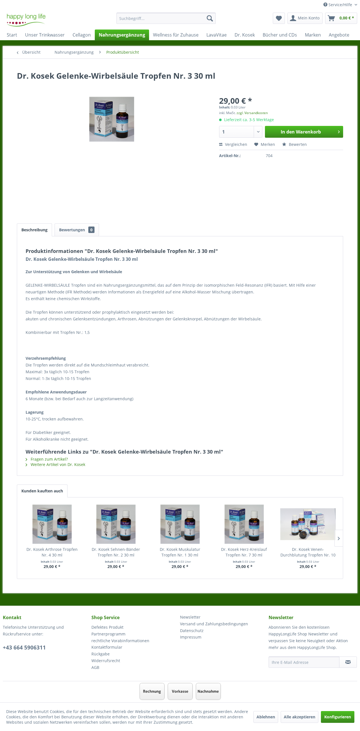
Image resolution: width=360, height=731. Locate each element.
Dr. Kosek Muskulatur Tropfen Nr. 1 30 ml (180, 552)
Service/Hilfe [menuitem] (340, 4)
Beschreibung (34, 229)
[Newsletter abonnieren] (348, 662)
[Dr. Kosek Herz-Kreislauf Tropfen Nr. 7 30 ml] (244, 524)
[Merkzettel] (279, 18)
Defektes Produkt (107, 627)
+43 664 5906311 (24, 647)
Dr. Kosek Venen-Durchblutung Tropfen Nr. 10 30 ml (308, 552)
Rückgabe (100, 654)
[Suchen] (210, 18)
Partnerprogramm (108, 634)
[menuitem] (166, 21)
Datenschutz (192, 630)
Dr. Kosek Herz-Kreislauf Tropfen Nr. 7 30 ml (244, 552)
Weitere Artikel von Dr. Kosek (57, 464)
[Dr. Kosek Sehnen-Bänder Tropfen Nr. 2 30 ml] (116, 524)
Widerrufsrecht (105, 660)
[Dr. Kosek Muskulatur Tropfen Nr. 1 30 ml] (180, 524)
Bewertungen (76, 229)
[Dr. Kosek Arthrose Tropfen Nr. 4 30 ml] (52, 524)
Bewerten (297, 144)
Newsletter (190, 617)
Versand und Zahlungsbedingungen (214, 623)
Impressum (190, 637)
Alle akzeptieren (299, 716)
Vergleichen (235, 144)
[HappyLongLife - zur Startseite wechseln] (26, 20)
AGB (95, 667)
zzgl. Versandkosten (252, 112)
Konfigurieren (337, 716)
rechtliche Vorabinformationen (120, 640)
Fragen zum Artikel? (49, 459)
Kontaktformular (106, 647)
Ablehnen (265, 716)
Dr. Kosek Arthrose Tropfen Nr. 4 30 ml (52, 552)
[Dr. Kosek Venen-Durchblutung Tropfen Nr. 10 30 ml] (308, 524)
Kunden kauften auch (42, 491)
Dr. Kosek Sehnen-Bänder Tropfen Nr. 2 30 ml (116, 552)
